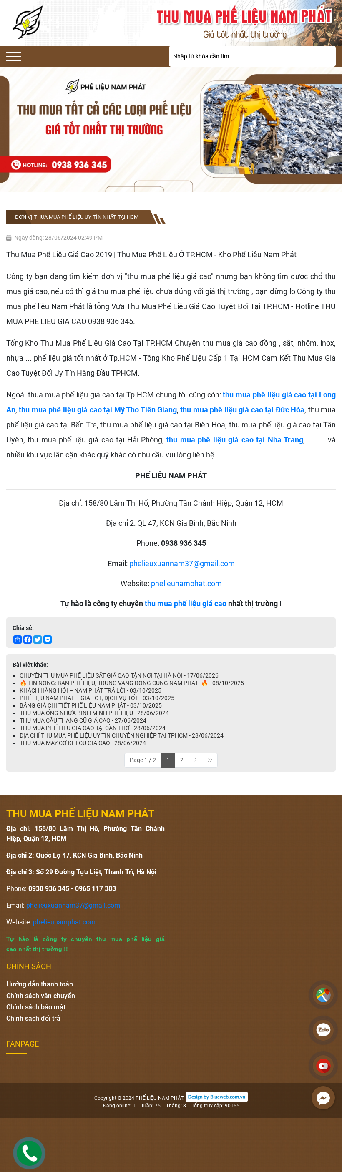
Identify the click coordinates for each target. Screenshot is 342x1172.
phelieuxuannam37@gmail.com (181, 563)
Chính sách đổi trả (33, 1018)
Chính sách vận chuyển (40, 996)
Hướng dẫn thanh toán (39, 984)
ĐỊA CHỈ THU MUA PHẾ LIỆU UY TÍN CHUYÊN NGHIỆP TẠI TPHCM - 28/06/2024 (122, 735)
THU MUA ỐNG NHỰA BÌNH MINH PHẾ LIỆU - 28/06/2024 (94, 713)
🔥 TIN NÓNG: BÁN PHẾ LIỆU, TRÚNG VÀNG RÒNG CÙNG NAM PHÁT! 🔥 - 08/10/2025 (132, 683)
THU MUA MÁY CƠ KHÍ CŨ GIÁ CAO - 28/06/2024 (83, 743)
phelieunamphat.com (186, 583)
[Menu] (13, 56)
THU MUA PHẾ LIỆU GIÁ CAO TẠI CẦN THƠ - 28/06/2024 (93, 728)
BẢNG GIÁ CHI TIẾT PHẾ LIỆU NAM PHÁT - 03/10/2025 (91, 705)
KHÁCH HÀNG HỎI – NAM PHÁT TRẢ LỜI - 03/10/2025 (90, 690)
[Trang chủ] (246, 23)
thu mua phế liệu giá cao (185, 603)
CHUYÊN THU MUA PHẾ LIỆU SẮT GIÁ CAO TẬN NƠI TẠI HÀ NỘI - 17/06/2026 (119, 675)
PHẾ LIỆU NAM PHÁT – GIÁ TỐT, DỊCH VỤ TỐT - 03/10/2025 (97, 698)
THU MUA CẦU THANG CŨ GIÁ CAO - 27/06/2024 (83, 720)
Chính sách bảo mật (35, 1007)
